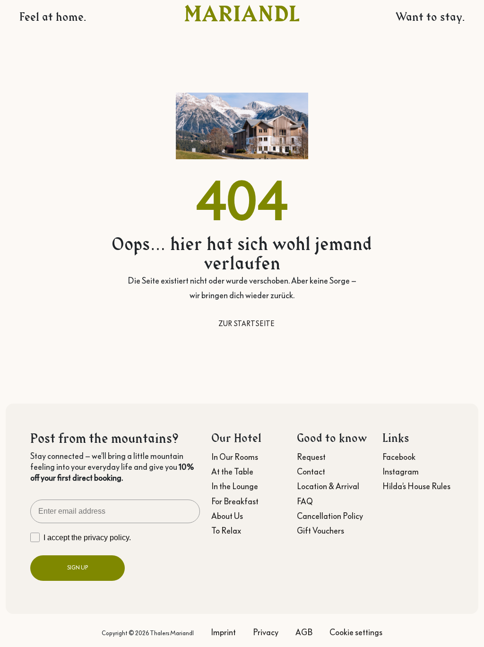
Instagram (400, 471)
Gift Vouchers (320, 530)
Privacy (265, 632)
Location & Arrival (328, 486)
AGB (303, 632)
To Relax (226, 530)
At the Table (232, 471)
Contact (311, 471)
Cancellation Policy (330, 516)
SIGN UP (77, 567)
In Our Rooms (234, 457)
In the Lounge (234, 486)
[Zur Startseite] (241, 13)
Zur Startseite (246, 324)
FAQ (305, 501)
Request (311, 457)
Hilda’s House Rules (416, 486)
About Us (227, 516)
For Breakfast (235, 501)
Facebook (398, 457)
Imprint (223, 632)
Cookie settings (355, 632)
